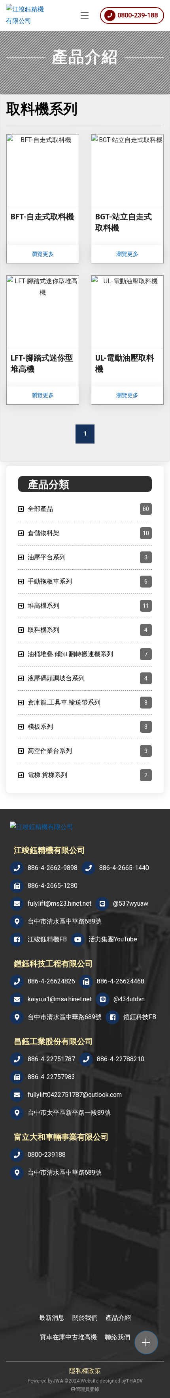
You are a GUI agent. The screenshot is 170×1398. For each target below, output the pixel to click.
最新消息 (51, 1317)
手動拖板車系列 (87, 581)
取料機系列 (87, 630)
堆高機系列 (88, 605)
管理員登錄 (87, 1389)
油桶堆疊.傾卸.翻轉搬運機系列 (87, 654)
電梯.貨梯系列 (87, 775)
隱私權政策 (85, 1371)
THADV (134, 1381)
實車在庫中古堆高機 (68, 1337)
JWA (58, 1381)
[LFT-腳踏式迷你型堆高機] (43, 340)
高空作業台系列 (87, 751)
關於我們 (85, 1317)
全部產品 (88, 509)
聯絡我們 (117, 1337)
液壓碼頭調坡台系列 (87, 678)
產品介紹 (118, 1317)
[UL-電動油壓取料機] (127, 340)
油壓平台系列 (87, 557)
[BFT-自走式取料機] (43, 198)
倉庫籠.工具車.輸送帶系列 (87, 702)
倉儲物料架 (88, 533)
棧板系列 (87, 726)
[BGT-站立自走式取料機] (127, 198)
